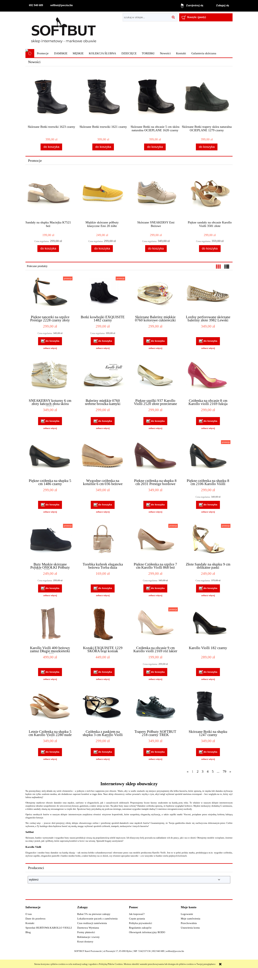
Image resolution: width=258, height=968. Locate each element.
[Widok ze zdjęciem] (218, 267)
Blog (28, 932)
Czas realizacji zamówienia (92, 923)
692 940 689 (36, 5)
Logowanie (187, 914)
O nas (28, 914)
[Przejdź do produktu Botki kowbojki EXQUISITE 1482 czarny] (102, 294)
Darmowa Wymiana (88, 927)
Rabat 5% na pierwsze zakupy (93, 914)
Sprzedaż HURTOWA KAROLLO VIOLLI (48, 927)
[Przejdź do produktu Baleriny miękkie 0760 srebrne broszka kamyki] (102, 377)
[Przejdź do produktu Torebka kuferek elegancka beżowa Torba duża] (102, 541)
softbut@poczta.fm (61, 5)
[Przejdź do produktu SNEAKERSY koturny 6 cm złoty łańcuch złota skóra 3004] (50, 377)
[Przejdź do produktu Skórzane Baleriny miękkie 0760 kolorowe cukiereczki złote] (155, 294)
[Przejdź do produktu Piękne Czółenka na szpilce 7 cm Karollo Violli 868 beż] (155, 541)
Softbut (29, 831)
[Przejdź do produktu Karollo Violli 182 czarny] (208, 625)
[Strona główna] (63, 30)
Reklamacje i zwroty (88, 937)
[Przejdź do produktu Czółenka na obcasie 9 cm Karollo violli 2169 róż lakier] (155, 625)
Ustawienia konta (190, 927)
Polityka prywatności (140, 923)
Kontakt (29, 923)
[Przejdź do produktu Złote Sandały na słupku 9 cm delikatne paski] (208, 541)
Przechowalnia (189, 923)
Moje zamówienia (190, 918)
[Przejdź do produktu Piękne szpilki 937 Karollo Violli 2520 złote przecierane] (155, 377)
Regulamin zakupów (140, 927)
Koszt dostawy (85, 941)
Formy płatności (86, 932)
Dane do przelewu (35, 918)
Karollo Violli (33, 846)
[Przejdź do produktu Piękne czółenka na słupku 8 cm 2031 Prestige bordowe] (155, 457)
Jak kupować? (137, 914)
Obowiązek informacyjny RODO (147, 932)
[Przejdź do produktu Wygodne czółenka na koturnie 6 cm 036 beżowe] (102, 457)
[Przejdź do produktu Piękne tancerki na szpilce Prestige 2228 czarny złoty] (50, 294)
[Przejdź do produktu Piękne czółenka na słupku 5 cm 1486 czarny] (50, 457)
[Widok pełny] (226, 267)
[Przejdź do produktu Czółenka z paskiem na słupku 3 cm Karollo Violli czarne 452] (102, 708)
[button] (50, 348)
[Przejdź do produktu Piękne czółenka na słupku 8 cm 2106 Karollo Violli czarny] (208, 457)
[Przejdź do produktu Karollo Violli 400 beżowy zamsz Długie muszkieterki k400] (50, 625)
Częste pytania (137, 918)
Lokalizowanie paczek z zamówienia (97, 918)
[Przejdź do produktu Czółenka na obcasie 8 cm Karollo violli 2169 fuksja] (208, 377)
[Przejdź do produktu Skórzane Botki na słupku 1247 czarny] (208, 708)
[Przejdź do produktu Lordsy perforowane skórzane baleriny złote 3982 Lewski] (208, 294)
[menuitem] (42, 53)
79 (224, 771)
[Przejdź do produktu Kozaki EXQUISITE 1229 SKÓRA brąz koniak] (102, 625)
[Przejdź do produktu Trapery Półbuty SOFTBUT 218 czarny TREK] (155, 708)
